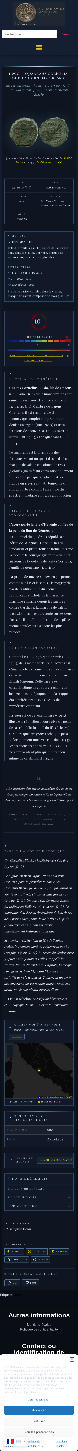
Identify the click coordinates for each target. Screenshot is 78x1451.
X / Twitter (38, 1251)
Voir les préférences (39, 1432)
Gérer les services (38, 1399)
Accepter (39, 1410)
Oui (15, 1282)
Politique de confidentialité (39, 1329)
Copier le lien (19, 1259)
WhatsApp (61, 1251)
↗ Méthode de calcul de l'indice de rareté (37, 355)
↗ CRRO (17, 1036)
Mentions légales (39, 1324)
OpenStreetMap (56, 1097)
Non (33, 1282)
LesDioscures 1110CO (49, 162)
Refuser (39, 1421)
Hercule (19, 1295)
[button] (72, 1359)
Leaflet (43, 1097)
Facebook (16, 1251)
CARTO (69, 1097)
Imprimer (43, 1259)
